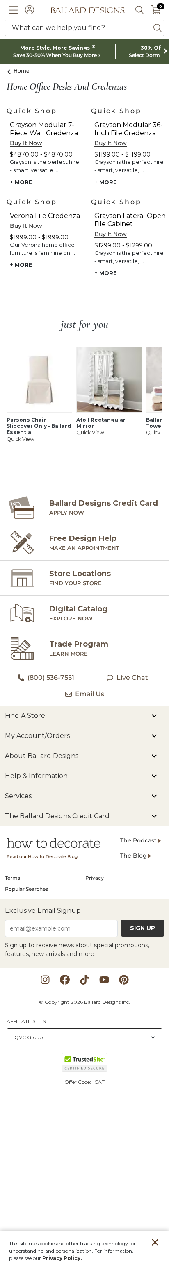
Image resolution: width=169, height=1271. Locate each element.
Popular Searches (26, 889)
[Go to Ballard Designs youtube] (104, 980)
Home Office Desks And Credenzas (67, 87)
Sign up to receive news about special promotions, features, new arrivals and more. (77, 950)
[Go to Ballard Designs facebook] (65, 980)
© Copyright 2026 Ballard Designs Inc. (84, 1002)
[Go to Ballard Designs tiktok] (84, 980)
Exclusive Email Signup (43, 911)
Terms (12, 878)
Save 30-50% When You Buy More (55, 55)
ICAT (99, 1082)
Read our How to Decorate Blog (42, 856)
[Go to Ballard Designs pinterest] (124, 980)
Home (22, 71)
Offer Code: (78, 1082)
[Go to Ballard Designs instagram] (45, 980)
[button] (13, 10)
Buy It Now (26, 143)
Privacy (94, 878)
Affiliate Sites (26, 1021)
